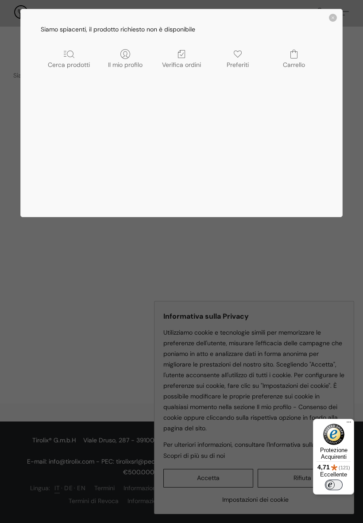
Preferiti (238, 65)
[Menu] (349, 424)
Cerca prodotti (69, 65)
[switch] (334, 485)
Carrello (294, 65)
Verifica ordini (181, 65)
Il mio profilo (125, 65)
